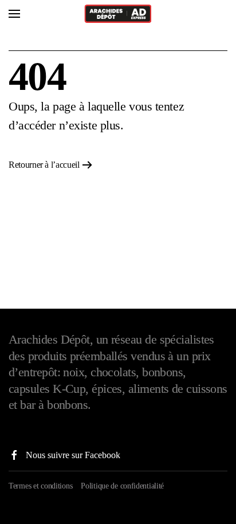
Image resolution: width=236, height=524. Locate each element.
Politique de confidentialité (122, 485)
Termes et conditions (40, 485)
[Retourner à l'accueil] (117, 14)
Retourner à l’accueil (44, 165)
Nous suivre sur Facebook (73, 455)
